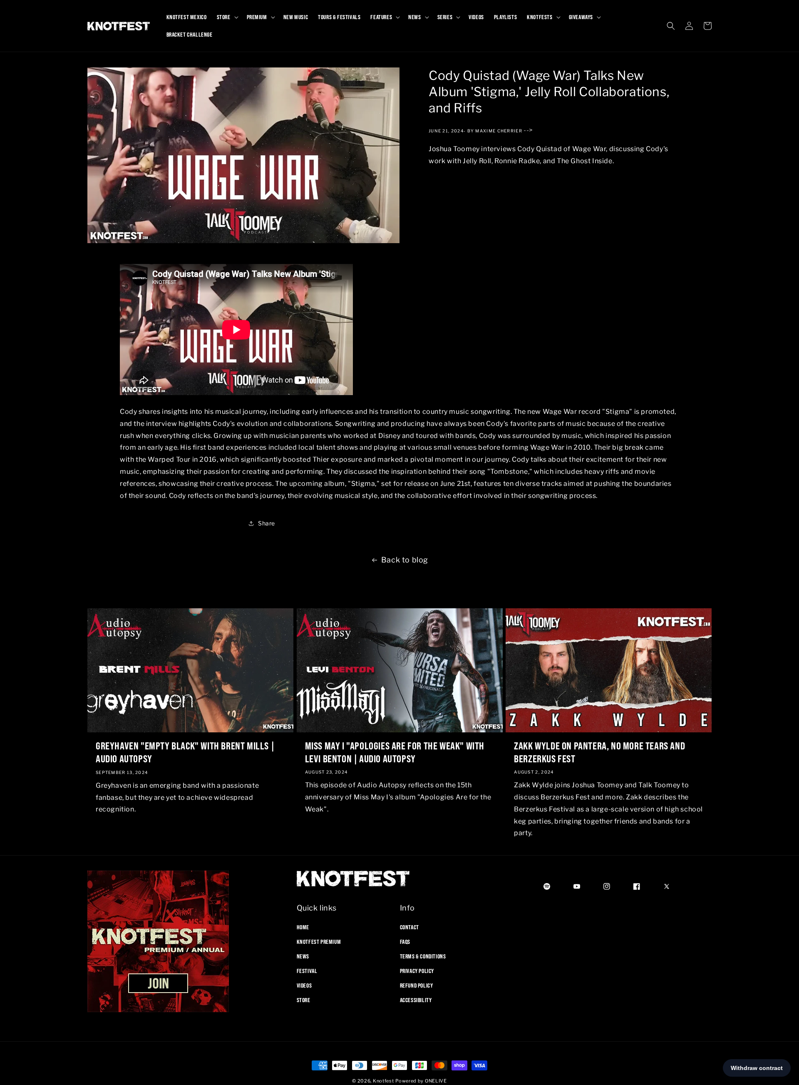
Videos (304, 985)
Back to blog (404, 559)
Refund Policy (416, 985)
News (303, 956)
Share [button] (266, 523)
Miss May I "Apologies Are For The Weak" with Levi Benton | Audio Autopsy (394, 752)
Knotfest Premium (319, 941)
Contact (409, 926)
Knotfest (383, 1081)
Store (303, 1000)
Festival (307, 971)
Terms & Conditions (423, 956)
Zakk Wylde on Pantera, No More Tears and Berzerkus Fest (599, 752)
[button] (227, 17)
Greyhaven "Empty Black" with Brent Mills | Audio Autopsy (185, 752)
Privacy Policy (417, 971)
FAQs (405, 941)
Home (303, 926)
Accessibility (416, 1000)
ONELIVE (436, 1081)
